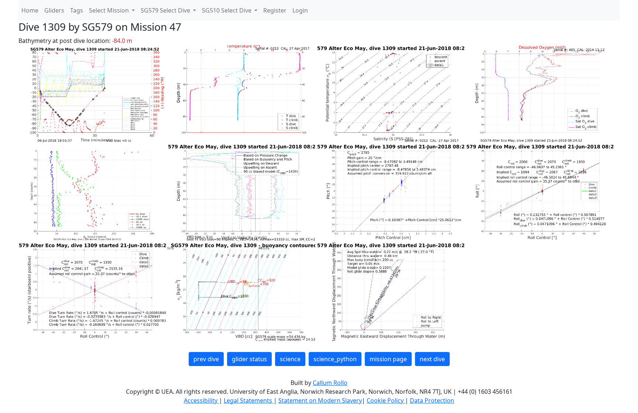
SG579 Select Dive (166, 10)
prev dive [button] (206, 359)
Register (275, 10)
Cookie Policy (386, 400)
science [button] (290, 359)
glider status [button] (249, 359)
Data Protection (432, 400)
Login (300, 10)
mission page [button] (388, 359)
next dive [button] (432, 359)
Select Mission (109, 10)
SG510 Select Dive (227, 10)
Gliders (54, 10)
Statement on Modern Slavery (320, 400)
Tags (76, 10)
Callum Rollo (330, 383)
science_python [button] (335, 359)
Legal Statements (249, 400)
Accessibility (201, 400)
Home (29, 10)
